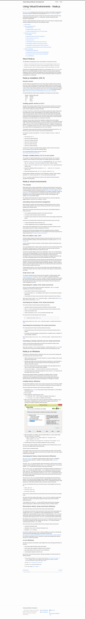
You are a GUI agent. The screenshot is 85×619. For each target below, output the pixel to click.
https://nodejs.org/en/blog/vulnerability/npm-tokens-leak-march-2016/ (37, 89)
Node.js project (57, 69)
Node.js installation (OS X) (30, 26)
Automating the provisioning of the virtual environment (37, 45)
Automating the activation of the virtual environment (36, 43)
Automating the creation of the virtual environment (36, 41)
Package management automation (40, 233)
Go (59, 13)
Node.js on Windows (29, 48)
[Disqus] (42, 588)
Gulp (29, 192)
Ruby (52, 13)
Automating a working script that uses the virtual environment (38, 47)
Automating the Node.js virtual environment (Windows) (37, 52)
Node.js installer (34, 389)
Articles (56, 1)
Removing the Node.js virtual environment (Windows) (37, 53)
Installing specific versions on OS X (33, 29)
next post (60, 570)
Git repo (59, 298)
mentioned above (27, 458)
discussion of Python (50, 190)
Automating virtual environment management (35, 36)
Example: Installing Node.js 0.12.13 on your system (36, 31)
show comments (27, 571)
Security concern (29, 27)
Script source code (30, 39)
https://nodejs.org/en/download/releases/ (31, 152)
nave (24, 240)
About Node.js (27, 24)
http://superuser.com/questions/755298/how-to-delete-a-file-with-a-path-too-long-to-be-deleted (42, 534)
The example (29, 34)
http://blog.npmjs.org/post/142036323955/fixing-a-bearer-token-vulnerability (40, 90)
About (61, 1)
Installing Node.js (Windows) (32, 50)
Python (48, 13)
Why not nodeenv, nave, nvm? (32, 38)
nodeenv (58, 239)
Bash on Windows (36, 566)
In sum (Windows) (30, 55)
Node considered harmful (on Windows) (35, 562)
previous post (27, 12)
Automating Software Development (33, 2)
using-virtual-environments (28, 276)
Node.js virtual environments (30, 33)
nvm (27, 240)
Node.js (54, 13)
